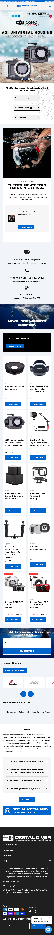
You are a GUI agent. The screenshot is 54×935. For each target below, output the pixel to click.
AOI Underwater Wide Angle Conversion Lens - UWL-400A (39, 389)
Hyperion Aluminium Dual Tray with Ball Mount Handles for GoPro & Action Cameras (13, 552)
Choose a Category (23, 98)
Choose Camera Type (24, 108)
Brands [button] (7, 855)
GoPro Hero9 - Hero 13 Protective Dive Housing (39, 496)
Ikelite (19, 209)
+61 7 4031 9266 (35, 278)
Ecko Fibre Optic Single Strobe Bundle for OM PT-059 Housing (39, 442)
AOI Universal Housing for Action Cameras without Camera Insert (14, 442)
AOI (6, 383)
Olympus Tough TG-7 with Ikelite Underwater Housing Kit (39, 604)
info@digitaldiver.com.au (16, 886)
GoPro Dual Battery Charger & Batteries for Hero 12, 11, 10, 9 (14, 496)
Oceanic (32, 544)
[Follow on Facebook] (30, 911)
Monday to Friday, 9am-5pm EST (27, 298)
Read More (27, 800)
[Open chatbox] (48, 929)
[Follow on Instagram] (37, 911)
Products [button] (8, 850)
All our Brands (21, 117)
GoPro (7, 490)
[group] (27, 46)
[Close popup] (49, 917)
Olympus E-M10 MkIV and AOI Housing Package (14, 604)
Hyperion (7, 544)
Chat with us (27, 294)
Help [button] (5, 861)
